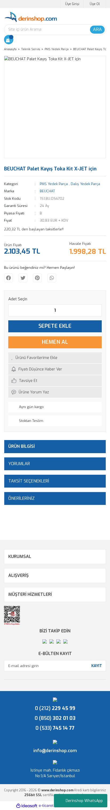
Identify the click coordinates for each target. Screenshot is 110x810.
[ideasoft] (26, 806)
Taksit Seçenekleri (28, 481)
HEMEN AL (55, 342)
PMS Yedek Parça (54, 184)
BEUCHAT (47, 191)
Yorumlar (19, 463)
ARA (97, 29)
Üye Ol (95, 4)
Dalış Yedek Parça (85, 184)
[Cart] (8, 39)
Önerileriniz (21, 498)
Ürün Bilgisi (21, 446)
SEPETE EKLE (55, 326)
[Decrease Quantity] (13, 310)
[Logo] (30, 17)
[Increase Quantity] (97, 310)
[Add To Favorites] (55, 357)
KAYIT (96, 665)
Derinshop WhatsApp (84, 800)
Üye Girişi (72, 4)
